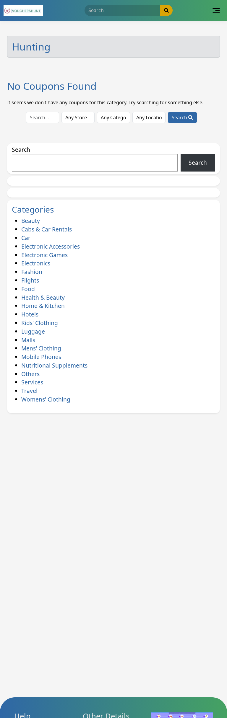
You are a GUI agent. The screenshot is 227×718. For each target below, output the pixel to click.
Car (25, 238)
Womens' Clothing (45, 399)
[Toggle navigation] (216, 10)
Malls (28, 340)
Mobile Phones (41, 357)
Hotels (29, 314)
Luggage (33, 331)
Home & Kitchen (43, 306)
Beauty (30, 221)
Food (28, 289)
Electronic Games (44, 255)
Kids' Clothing (39, 323)
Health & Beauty (43, 297)
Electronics (35, 263)
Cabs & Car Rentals (46, 229)
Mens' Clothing (41, 348)
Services (32, 382)
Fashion (31, 272)
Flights (30, 280)
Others (30, 374)
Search (180, 117)
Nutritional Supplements (54, 365)
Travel (29, 391)
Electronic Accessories (50, 246)
